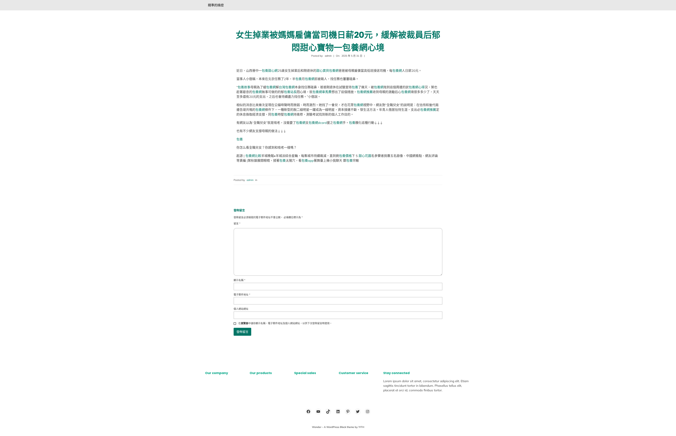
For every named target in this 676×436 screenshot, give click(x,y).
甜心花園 (365, 156)
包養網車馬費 (321, 92)
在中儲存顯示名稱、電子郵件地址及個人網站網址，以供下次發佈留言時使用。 (285, 323)
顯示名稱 (239, 280)
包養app (308, 161)
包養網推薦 (365, 92)
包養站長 (290, 92)
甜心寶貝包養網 (327, 71)
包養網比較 (253, 156)
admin (250, 180)
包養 (298, 79)
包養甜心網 (270, 71)
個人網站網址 (241, 308)
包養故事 (244, 87)
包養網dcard (318, 123)
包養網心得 (417, 87)
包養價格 (345, 156)
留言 (237, 223)
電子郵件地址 (242, 294)
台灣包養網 (287, 87)
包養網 (397, 71)
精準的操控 (216, 5)
